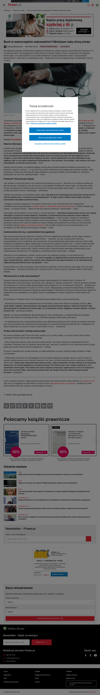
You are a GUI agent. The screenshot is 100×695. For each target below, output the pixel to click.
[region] (50, 124)
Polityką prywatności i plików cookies (43, 123)
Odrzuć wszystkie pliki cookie (50, 138)
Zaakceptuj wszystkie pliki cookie (50, 130)
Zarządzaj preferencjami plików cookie (50, 143)
